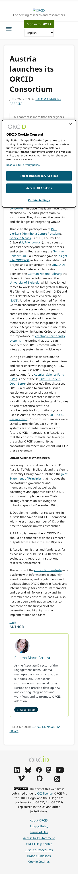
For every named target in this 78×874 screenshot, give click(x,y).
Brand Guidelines (39, 856)
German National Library (44, 274)
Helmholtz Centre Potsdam (41, 234)
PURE (59, 415)
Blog (13, 622)
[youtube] (60, 772)
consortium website (48, 570)
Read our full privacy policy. (23, 165)
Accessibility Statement (39, 838)
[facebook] (39, 772)
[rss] (57, 781)
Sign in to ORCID (39, 24)
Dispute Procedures (39, 850)
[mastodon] (48, 772)
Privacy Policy (39, 826)
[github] (39, 780)
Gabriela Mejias (20, 238)
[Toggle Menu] (9, 28)
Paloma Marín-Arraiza (32, 657)
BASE (14, 300)
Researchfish (18, 419)
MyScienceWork (31, 242)
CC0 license (45, 793)
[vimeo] (21, 780)
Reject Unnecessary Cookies (39, 176)
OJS (52, 415)
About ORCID (39, 820)
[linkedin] (17, 772)
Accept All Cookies (39, 188)
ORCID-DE (58, 265)
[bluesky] (28, 772)
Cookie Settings (39, 862)
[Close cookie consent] (71, 124)
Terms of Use (39, 832)
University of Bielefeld (25, 282)
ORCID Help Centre (39, 844)
